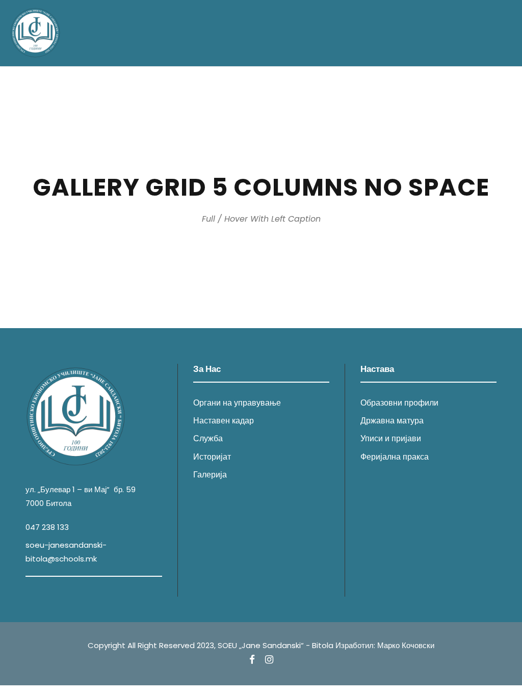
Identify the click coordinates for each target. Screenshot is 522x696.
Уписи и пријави (390, 438)
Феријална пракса (394, 457)
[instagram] (269, 660)
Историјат (212, 457)
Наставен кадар (223, 420)
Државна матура (392, 420)
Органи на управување (237, 403)
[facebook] (252, 660)
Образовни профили (399, 403)
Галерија (210, 474)
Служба (208, 438)
